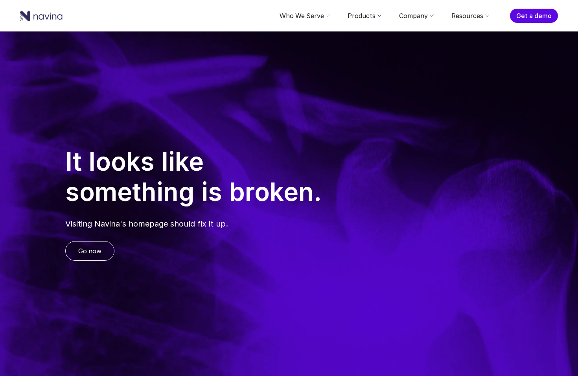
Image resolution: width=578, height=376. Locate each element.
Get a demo (534, 16)
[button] (304, 16)
